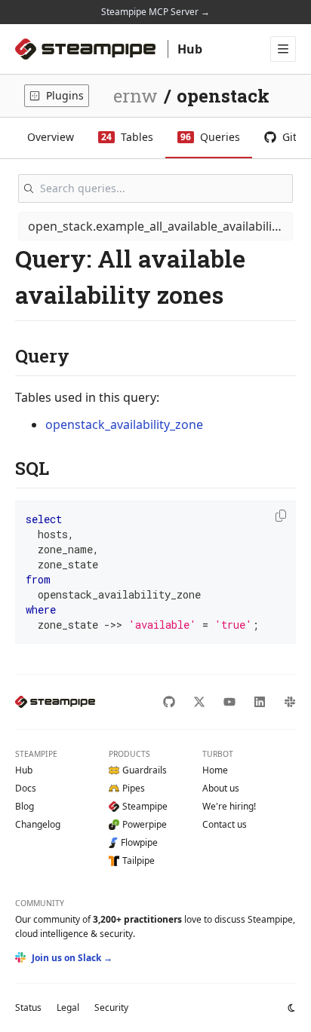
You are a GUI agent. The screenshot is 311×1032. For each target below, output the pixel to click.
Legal (68, 1007)
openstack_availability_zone (124, 424)
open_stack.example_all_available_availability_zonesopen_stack (160, 226)
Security (111, 1007)
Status (28, 1007)
